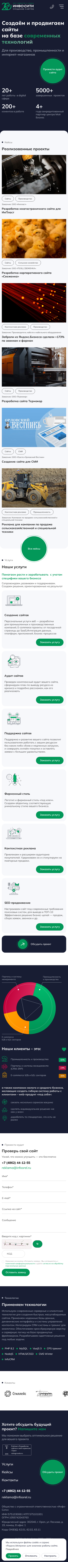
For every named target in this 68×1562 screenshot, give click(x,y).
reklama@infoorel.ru (16, 1168)
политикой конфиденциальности (20, 1263)
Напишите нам (32, 1428)
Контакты (10, 1480)
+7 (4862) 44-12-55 (16, 1163)
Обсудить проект (41, 944)
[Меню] (61, 6)
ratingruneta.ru (17, 1453)
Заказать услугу (50, 642)
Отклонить (31, 1555)
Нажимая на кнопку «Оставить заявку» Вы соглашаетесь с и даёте (34, 1263)
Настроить (50, 1555)
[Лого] (18, 6)
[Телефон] (51, 6)
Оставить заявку (16, 1272)
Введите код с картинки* (17, 1236)
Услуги (7, 1464)
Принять (13, 1555)
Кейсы (7, 1472)
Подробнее (12, 1549)
